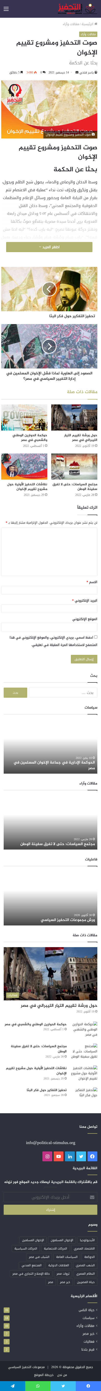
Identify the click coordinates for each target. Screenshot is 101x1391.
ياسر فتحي (86, 72)
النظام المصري (85, 1273)
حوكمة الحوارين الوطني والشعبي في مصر (30, 438)
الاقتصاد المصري (84, 1248)
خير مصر (65, 1282)
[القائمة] (6, 10)
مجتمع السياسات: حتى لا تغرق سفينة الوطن (74, 487)
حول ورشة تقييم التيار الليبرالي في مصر (80, 438)
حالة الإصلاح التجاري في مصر (31, 1273)
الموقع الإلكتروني (84, 619)
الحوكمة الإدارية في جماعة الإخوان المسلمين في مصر (54, 765)
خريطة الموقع (44, 1375)
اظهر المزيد (50, 247)
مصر (50, 1282)
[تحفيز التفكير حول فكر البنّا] (83, 1096)
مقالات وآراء (71, 24)
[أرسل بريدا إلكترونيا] (77, 72)
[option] (50, 746)
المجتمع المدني (31, 1265)
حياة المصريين (86, 1282)
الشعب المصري (85, 1265)
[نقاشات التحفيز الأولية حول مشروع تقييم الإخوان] (24, 466)
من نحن (62, 1375)
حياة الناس (86, 1310)
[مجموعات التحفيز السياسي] (77, 8)
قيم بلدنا (87, 1349)
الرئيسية (88, 24)
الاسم (92, 582)
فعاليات (89, 1341)
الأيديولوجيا (87, 1240)
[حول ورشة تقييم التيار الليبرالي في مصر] (74, 417)
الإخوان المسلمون (62, 1240)
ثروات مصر (63, 1273)
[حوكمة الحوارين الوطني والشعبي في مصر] (24, 417)
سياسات (88, 1318)
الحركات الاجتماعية (55, 1248)
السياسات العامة (66, 1257)
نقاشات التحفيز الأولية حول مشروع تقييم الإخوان (27, 487)
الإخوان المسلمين (33, 1240)
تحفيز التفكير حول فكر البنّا (47, 1090)
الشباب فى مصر (39, 1257)
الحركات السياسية (25, 1248)
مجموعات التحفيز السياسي (26, 1367)
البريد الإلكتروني (84, 600)
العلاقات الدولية (58, 1265)
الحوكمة (89, 1257)
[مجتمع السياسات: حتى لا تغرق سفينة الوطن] (74, 466)
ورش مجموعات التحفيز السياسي (68, 920)
